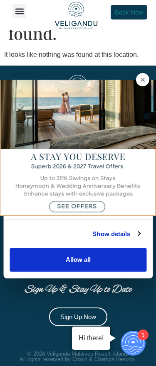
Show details (111, 233)
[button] (19, 11)
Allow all (78, 259)
